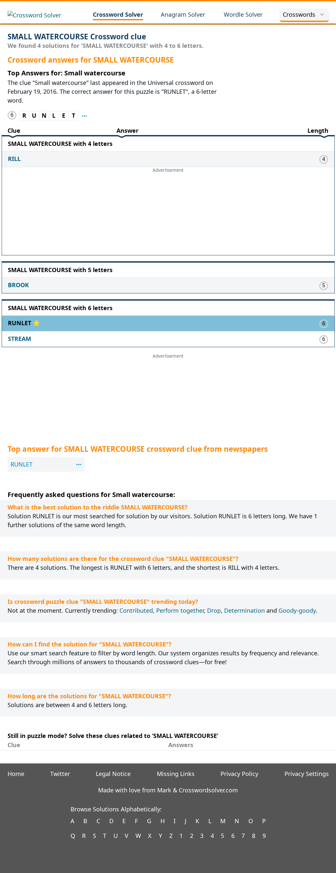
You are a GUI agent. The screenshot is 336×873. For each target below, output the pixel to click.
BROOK (18, 285)
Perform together (180, 610)
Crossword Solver (118, 14)
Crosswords (299, 14)
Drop (214, 610)
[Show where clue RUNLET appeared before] (84, 115)
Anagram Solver (183, 14)
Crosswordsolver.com (208, 790)
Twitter (60, 774)
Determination (244, 610)
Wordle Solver (243, 14)
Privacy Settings (306, 774)
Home (16, 774)
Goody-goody (297, 610)
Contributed (136, 610)
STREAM (19, 339)
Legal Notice (113, 774)
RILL (14, 159)
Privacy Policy (239, 774)
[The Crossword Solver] (42, 15)
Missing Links (176, 774)
